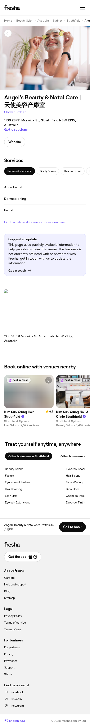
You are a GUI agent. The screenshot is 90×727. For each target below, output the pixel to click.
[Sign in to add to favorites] (48, 380)
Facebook (17, 692)
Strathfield (73, 20)
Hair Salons (73, 475)
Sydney (58, 20)
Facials (9, 475)
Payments (10, 660)
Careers (9, 577)
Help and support (15, 584)
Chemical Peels (76, 495)
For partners (12, 647)
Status (8, 674)
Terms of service (15, 622)
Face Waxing (74, 482)
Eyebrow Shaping (77, 469)
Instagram (17, 705)
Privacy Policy (13, 616)
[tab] (19, 171)
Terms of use (12, 629)
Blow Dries (73, 489)
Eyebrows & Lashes (17, 482)
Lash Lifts (11, 495)
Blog (7, 591)
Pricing (8, 654)
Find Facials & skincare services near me (34, 222)
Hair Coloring (13, 489)
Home (8, 20)
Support (9, 667)
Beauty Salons (14, 469)
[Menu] (82, 7)
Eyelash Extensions (17, 502)
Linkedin (16, 699)
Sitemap (9, 598)
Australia (43, 20)
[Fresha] (12, 8)
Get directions (16, 129)
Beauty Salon (24, 20)
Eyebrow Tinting (76, 502)
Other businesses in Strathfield (28, 456)
